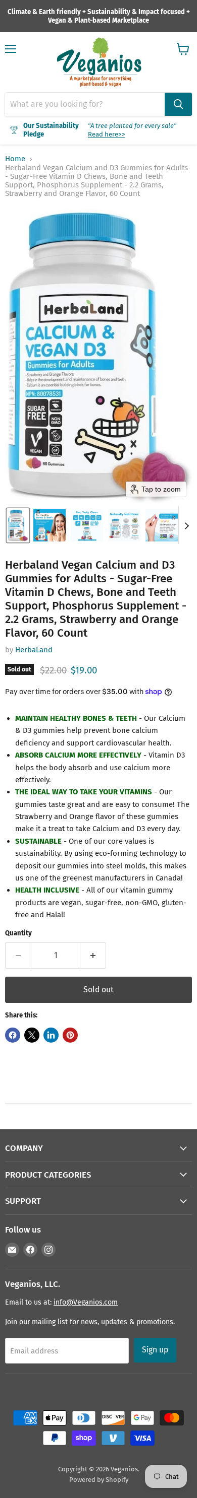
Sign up (155, 1349)
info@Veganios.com (86, 1302)
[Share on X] (31, 1035)
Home (15, 159)
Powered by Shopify (98, 1479)
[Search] (178, 104)
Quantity (18, 933)
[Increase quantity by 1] (93, 955)
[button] (18, 525)
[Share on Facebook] (12, 1035)
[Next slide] (186, 525)
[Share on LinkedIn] (51, 1035)
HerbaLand (34, 649)
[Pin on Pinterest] (70, 1035)
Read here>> (106, 134)
